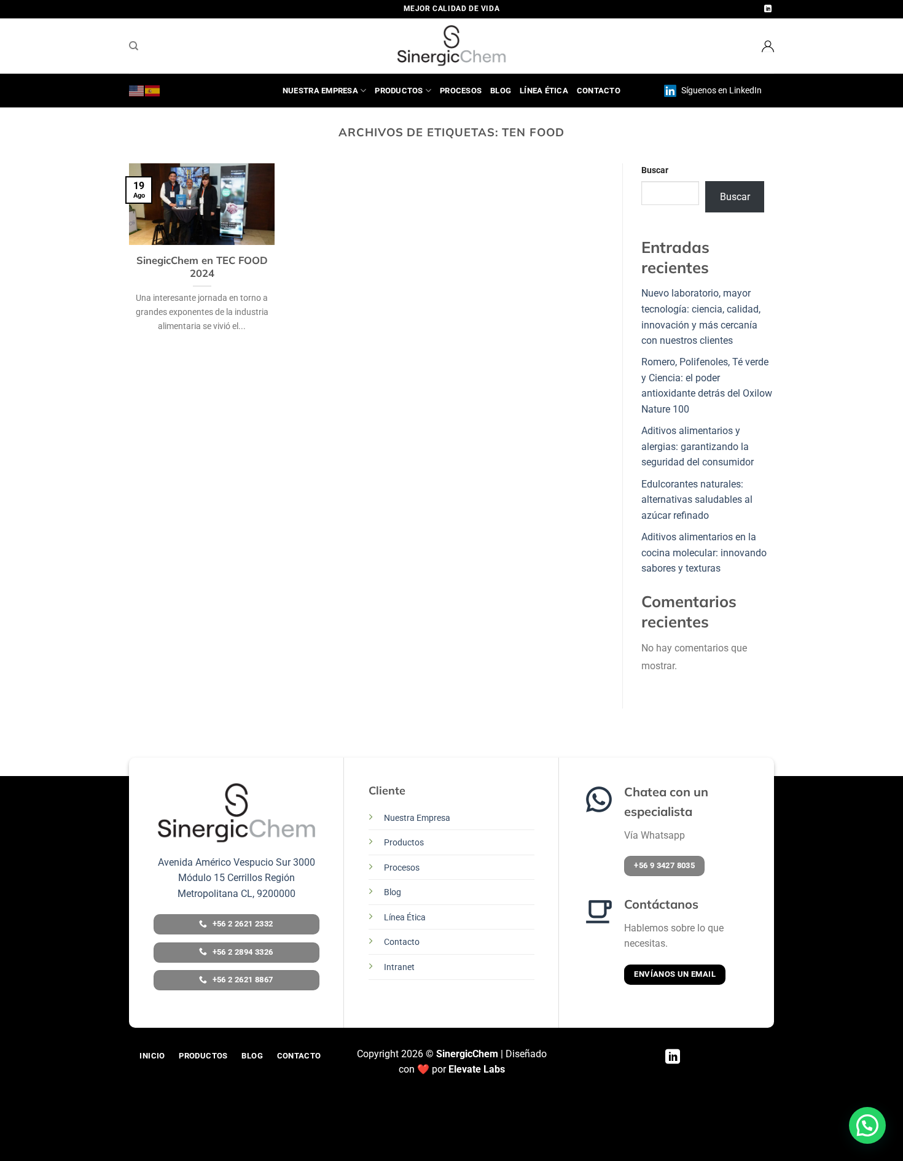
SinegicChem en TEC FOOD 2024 (202, 267)
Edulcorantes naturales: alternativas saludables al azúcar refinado (696, 499)
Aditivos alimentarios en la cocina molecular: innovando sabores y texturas (704, 552)
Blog (500, 90)
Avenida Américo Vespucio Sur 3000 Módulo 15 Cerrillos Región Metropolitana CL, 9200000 (236, 877)
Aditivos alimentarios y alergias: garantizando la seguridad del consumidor (698, 446)
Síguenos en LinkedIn (720, 90)
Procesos (461, 90)
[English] (137, 90)
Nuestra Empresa (320, 90)
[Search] (133, 46)
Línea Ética (544, 90)
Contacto (598, 90)
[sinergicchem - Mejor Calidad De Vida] (451, 46)
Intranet (399, 967)
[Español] (153, 90)
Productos (399, 90)
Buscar (654, 170)
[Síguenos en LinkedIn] (768, 9)
